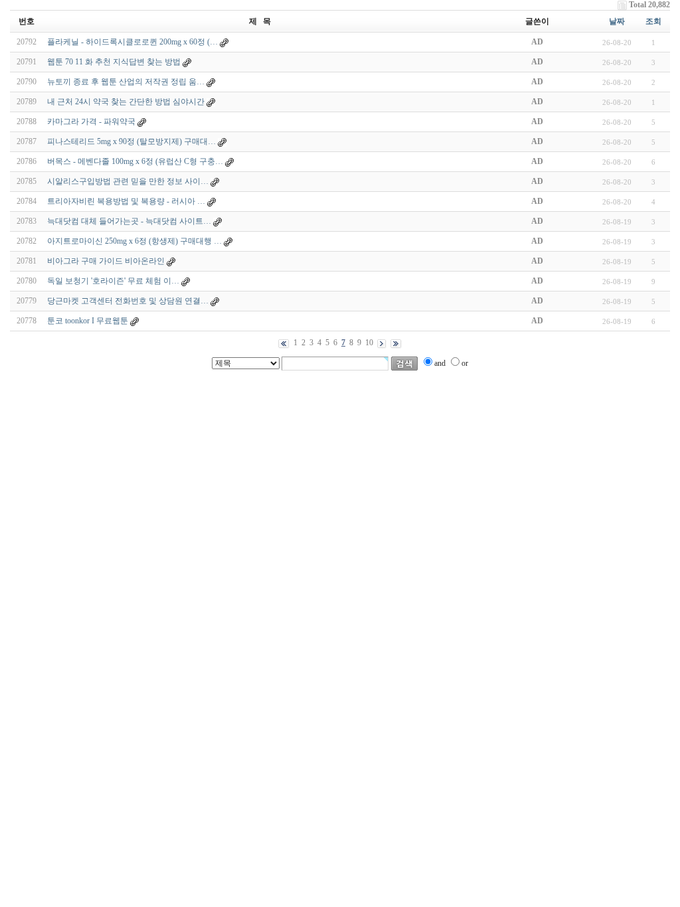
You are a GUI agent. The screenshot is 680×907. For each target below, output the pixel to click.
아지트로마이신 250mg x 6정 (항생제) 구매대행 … (134, 241)
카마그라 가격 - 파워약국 (91, 121)
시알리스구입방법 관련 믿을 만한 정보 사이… (128, 181)
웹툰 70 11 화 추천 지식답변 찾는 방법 (114, 61)
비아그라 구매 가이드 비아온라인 (106, 261)
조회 (653, 21)
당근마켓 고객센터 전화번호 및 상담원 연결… (128, 300)
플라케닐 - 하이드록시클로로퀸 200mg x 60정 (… (132, 41)
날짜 (617, 21)
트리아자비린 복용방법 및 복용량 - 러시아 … (126, 201)
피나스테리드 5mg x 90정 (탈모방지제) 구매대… (131, 141)
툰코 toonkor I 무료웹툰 (87, 320)
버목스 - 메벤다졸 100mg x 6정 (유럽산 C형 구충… (135, 161)
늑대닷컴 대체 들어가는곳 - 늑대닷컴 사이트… (129, 221)
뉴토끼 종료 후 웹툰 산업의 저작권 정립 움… (126, 81)
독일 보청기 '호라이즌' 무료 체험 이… (113, 281)
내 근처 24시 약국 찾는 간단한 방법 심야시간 (126, 101)
